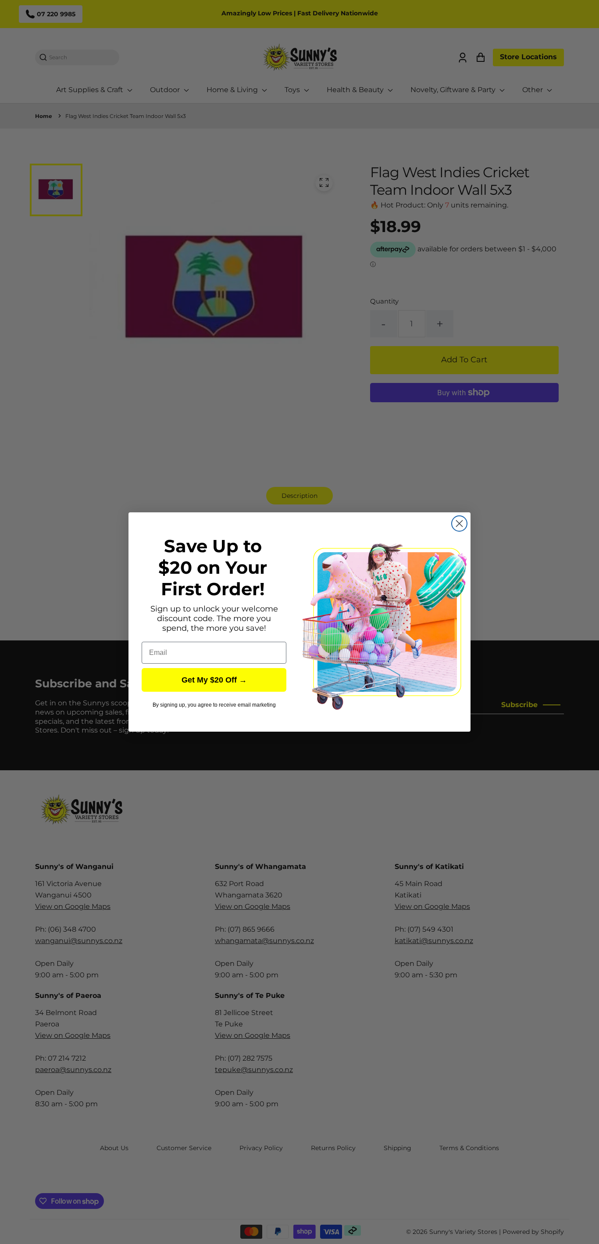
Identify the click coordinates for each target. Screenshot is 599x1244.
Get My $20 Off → (214, 680)
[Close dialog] (459, 523)
